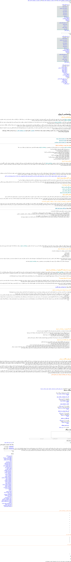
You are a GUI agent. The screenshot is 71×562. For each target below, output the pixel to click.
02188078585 (11, 446)
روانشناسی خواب (9, 478)
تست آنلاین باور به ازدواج (66, 188)
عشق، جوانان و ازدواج (44, 388)
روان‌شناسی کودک (8, 483)
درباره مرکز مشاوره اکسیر (64, 538)
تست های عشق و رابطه (7, 465)
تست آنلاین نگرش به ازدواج (66, 187)
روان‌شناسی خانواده (52, 388)
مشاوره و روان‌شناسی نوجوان (6, 501)
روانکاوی (10, 489)
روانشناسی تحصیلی (8, 474)
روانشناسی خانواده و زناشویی (7, 477)
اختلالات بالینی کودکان (8, 458)
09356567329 (11, 448)
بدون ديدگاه (61, 398)
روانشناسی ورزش (8, 488)
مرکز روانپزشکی (66, 519)
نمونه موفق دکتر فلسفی (7, 505)
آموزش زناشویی (9, 455)
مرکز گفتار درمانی (66, 517)
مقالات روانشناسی (65, 540)
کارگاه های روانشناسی (8, 494)
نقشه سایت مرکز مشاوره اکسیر (63, 537)
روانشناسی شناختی (8, 481)
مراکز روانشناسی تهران (7, 498)
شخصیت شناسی (9, 491)
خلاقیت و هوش (9, 468)
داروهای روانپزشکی (8, 469)
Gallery (67, 394)
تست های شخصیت (8, 464)
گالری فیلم (67, 542)
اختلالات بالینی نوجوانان (8, 459)
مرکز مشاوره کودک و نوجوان (64, 513)
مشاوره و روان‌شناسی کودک (7, 500)
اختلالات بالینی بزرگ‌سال (7, 457)
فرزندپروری (10, 493)
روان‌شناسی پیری (9, 473)
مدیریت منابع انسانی (8, 497)
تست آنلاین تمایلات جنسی (66, 190)
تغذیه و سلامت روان (8, 467)
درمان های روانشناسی (8, 470)
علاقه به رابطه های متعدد (64, 400)
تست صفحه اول (9, 461)
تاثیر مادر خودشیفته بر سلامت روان (63, 393)
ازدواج (54, 173)
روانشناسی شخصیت (8, 480)
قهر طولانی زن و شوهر (65, 415)
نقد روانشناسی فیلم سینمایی (7, 503)
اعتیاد (11, 460)
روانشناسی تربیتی (9, 475)
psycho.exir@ (60, 556)
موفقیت (10, 502)
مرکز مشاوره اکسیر (59, 388)
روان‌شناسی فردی (8, 482)
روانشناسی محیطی (8, 485)
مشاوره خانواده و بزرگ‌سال (7, 499)
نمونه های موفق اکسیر (8, 506)
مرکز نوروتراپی (66, 515)
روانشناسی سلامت (8, 479)
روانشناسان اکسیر (8, 471)
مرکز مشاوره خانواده (65, 523)
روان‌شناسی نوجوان (8, 486)
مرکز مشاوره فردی (65, 527)
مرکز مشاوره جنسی (65, 525)
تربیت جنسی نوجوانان (65, 422)
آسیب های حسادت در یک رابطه (63, 411)
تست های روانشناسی (65, 539)
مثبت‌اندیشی (9, 496)
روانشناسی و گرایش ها (8, 487)
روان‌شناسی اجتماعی (8, 472)
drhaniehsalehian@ (61, 559)
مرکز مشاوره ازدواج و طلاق (64, 529)
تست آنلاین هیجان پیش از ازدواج (65, 192)
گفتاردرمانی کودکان (8, 495)
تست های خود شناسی (8, 463)
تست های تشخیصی (8, 462)
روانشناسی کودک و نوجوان (7, 484)
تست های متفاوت (9, 466)
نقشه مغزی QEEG (8, 504)
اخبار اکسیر (10, 456)
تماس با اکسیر (66, 541)
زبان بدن (10, 490)
